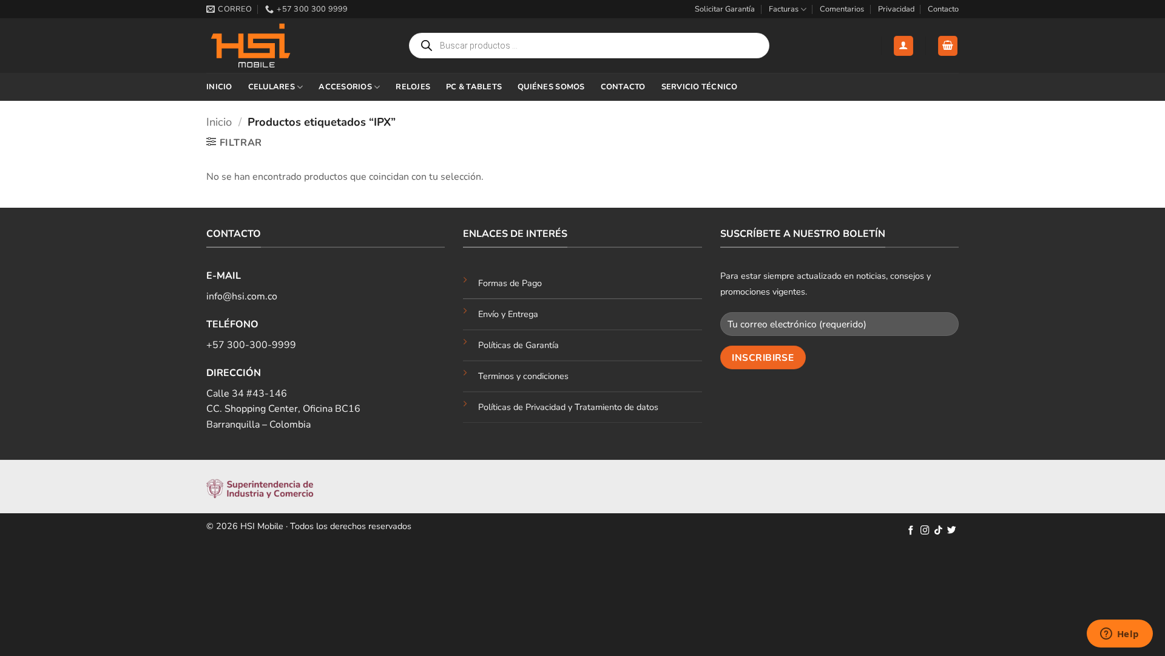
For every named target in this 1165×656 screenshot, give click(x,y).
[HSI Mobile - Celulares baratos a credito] (267, 45)
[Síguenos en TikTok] (938, 531)
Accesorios (345, 86)
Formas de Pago (510, 283)
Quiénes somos (551, 86)
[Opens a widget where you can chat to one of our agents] (1119, 635)
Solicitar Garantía (725, 9)
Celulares (271, 86)
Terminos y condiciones (523, 376)
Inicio (219, 86)
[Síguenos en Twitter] (951, 531)
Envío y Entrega (508, 314)
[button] (903, 46)
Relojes (413, 86)
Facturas (784, 9)
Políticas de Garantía (518, 345)
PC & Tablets (474, 86)
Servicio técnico (699, 86)
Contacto (943, 9)
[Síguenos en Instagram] (925, 531)
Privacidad (896, 9)
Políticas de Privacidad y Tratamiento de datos (568, 407)
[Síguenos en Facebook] (911, 531)
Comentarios (842, 9)
